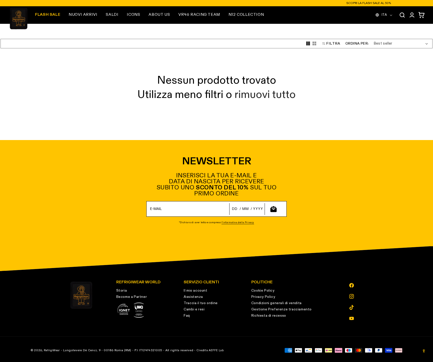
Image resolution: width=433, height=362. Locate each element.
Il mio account (195, 290)
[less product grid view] (314, 43)
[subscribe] (273, 209)
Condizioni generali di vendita (276, 303)
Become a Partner (131, 297)
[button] (82, 15)
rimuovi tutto (265, 94)
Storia (121, 290)
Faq (187, 315)
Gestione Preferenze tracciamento (281, 309)
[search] (402, 15)
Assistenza (193, 297)
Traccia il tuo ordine (201, 303)
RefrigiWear (52, 350)
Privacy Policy (263, 297)
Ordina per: (356, 43)
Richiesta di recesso (268, 315)
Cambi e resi (194, 309)
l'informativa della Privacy (238, 222)
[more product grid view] (308, 43)
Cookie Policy (263, 290)
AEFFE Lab (216, 350)
